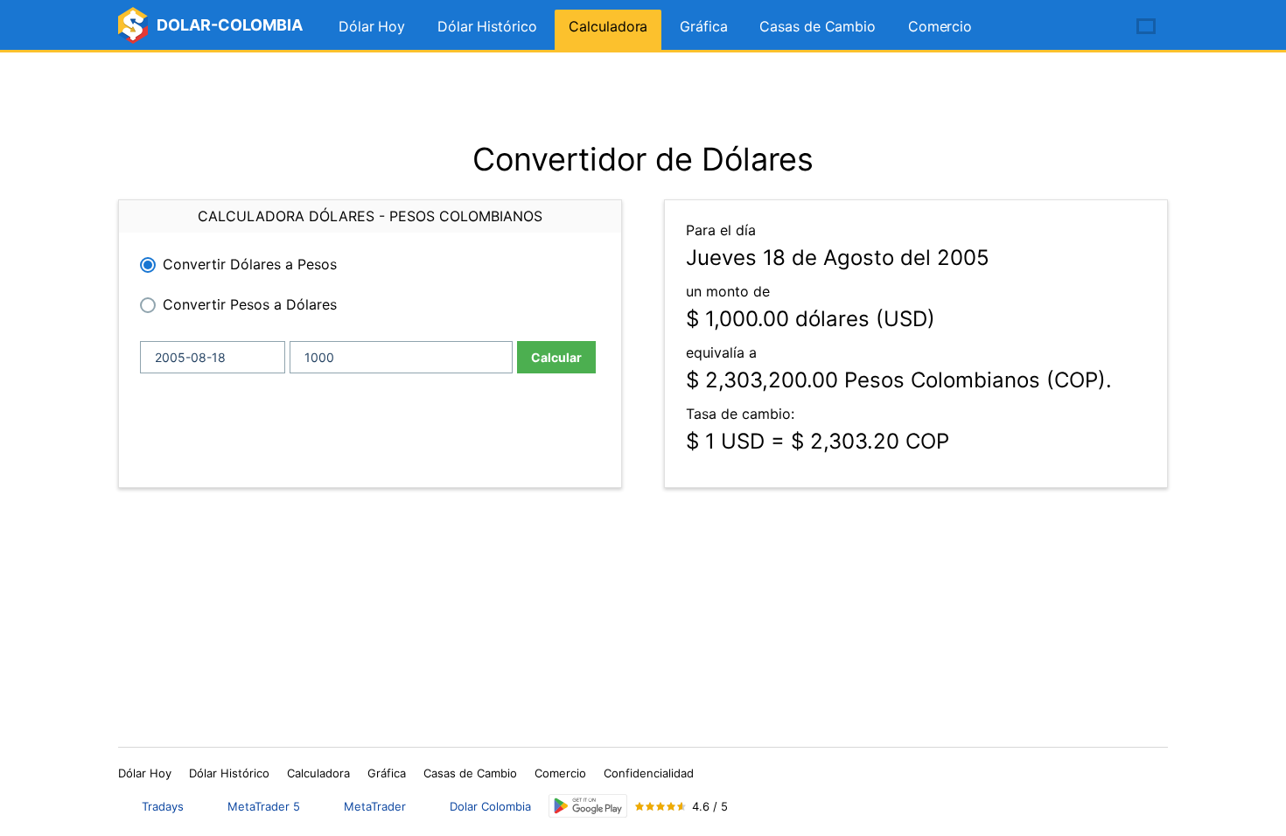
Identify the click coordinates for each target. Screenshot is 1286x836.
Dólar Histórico (487, 26)
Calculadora (608, 26)
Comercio (940, 26)
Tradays (163, 806)
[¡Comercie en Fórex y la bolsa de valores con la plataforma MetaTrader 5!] (1096, 27)
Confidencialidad (649, 773)
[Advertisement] (643, 96)
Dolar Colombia (490, 806)
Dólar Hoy (372, 26)
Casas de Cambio (817, 26)
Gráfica (703, 26)
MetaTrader (375, 806)
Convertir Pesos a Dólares (250, 304)
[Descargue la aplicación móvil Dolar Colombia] (588, 806)
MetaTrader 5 (263, 806)
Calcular (556, 357)
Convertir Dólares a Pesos (250, 264)
